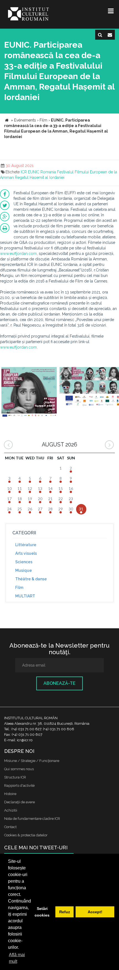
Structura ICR (15, 777)
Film (19, 587)
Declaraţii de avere (19, 802)
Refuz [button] (64, 912)
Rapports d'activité (19, 785)
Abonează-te (59, 683)
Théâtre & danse (31, 579)
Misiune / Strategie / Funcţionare (31, 761)
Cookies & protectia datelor (26, 835)
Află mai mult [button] (17, 958)
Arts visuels (26, 553)
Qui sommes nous (19, 769)
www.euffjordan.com (18, 253)
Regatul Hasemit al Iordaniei (39, 177)
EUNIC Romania (42, 172)
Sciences (23, 562)
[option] (29, 392)
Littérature (25, 545)
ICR (24, 172)
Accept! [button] (95, 912)
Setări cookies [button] (42, 911)
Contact (10, 827)
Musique (23, 570)
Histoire (10, 794)
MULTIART (25, 596)
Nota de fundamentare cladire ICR (32, 819)
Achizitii (10, 810)
